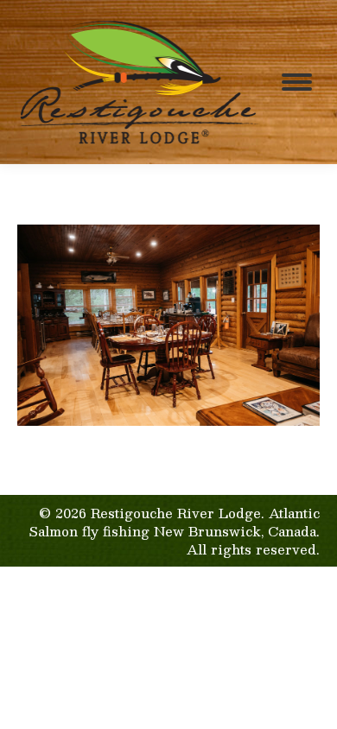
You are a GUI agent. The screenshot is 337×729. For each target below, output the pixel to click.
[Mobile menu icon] (297, 82)
